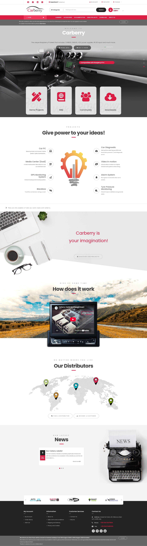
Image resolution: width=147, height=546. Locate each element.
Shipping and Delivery (54, 522)
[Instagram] (33, 2)
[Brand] (35, 499)
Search (101, 10)
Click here (43, 23)
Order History (29, 520)
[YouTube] (42, 2)
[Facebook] (28, 2)
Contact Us (73, 517)
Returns (72, 520)
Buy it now (83, 48)
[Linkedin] (37, 2)
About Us (50, 517)
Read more (76, 461)
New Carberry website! (54, 451)
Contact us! (57, 2)
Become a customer (87, 416)
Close (124, 22)
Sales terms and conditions (56, 520)
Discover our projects (89, 256)
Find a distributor (61, 416)
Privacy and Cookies (54, 525)
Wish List (27, 522)
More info (64, 48)
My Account (28, 517)
